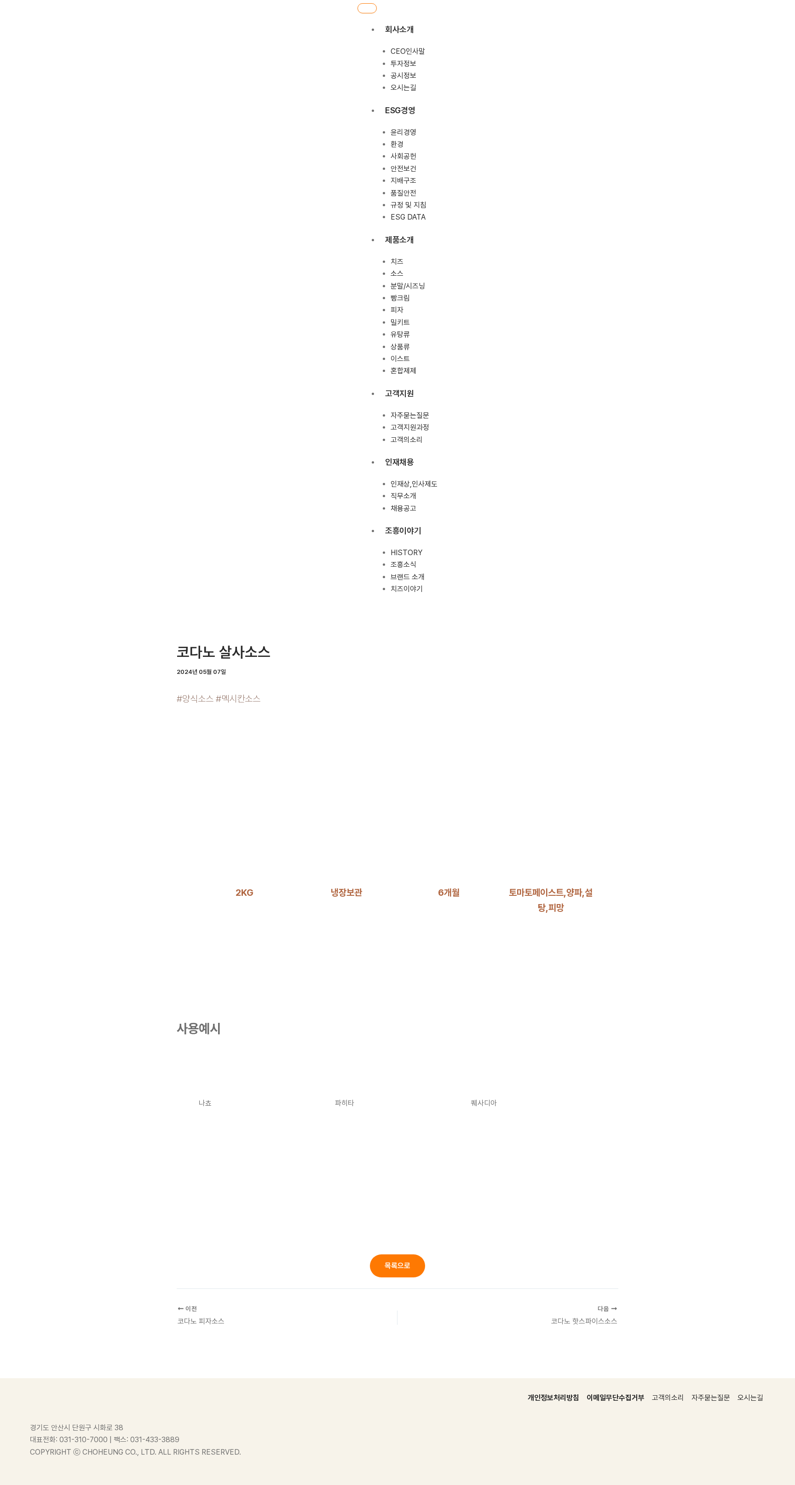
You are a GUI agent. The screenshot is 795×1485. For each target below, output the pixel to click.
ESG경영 (400, 110)
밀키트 (400, 322)
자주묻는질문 (410, 415)
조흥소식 (403, 564)
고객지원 (399, 393)
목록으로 (397, 1265)
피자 (397, 310)
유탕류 (400, 334)
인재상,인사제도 (414, 484)
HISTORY (406, 552)
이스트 (400, 358)
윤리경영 (403, 132)
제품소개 (399, 239)
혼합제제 (403, 370)
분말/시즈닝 (408, 285)
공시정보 (403, 75)
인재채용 (399, 462)
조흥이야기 (403, 530)
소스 (397, 273)
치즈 (397, 261)
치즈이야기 (407, 589)
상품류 (400, 346)
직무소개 (403, 496)
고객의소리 (407, 439)
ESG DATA (408, 217)
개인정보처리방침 (553, 1397)
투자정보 (403, 63)
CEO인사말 (408, 51)
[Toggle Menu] (367, 8)
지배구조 (403, 180)
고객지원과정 (410, 427)
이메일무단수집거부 (616, 1397)
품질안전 (403, 193)
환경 (397, 144)
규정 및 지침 (408, 205)
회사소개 (399, 29)
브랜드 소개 (408, 577)
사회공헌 (403, 156)
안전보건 (403, 168)
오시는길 (403, 87)
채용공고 (403, 508)
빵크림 (400, 298)
